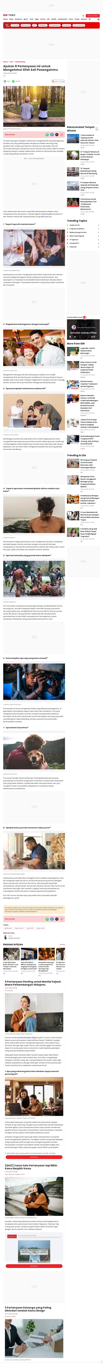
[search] (83, 16)
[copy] (61, 134)
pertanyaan (47, 214)
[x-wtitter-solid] (56, 134)
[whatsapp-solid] (47, 134)
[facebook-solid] (52, 134)
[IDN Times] (9, 15)
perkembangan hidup (27, 1118)
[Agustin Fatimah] (5, 937)
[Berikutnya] (65, 1037)
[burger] (98, 19)
